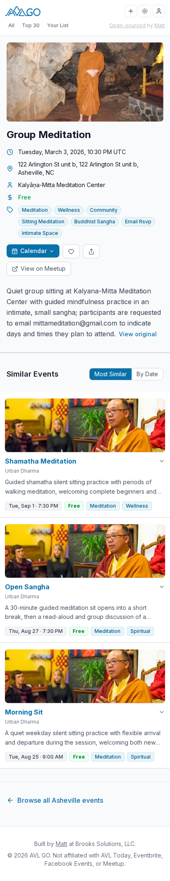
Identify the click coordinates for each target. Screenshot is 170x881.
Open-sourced (127, 25)
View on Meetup (43, 268)
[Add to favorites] (71, 251)
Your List (57, 25)
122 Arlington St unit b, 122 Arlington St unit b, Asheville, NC (78, 168)
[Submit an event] (131, 11)
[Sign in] (159, 11)
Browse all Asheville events (60, 800)
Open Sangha (27, 587)
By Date (147, 373)
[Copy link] (91, 251)
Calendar (33, 250)
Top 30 (31, 25)
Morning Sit (24, 712)
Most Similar (110, 373)
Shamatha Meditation (40, 461)
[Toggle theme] (145, 11)
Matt (159, 25)
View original (138, 333)
